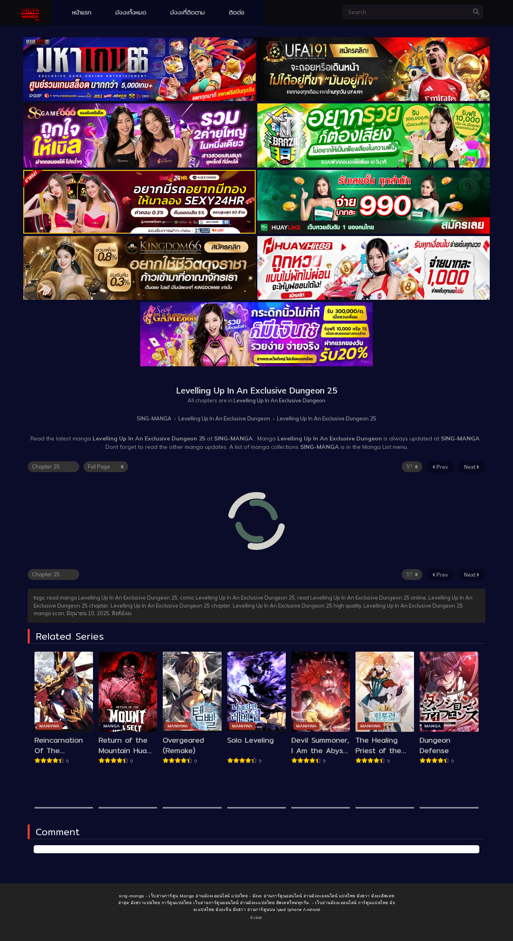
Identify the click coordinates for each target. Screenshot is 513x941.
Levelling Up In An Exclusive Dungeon (279, 400)
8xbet (256, 917)
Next (470, 467)
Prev (441, 467)
